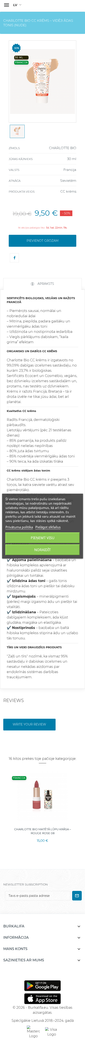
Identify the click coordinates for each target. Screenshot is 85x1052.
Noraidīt (42, 549)
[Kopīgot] (14, 257)
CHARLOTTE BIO (62, 148)
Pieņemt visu (42, 537)
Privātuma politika (19, 527)
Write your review (29, 724)
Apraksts (45, 284)
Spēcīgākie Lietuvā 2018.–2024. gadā (43, 1021)
